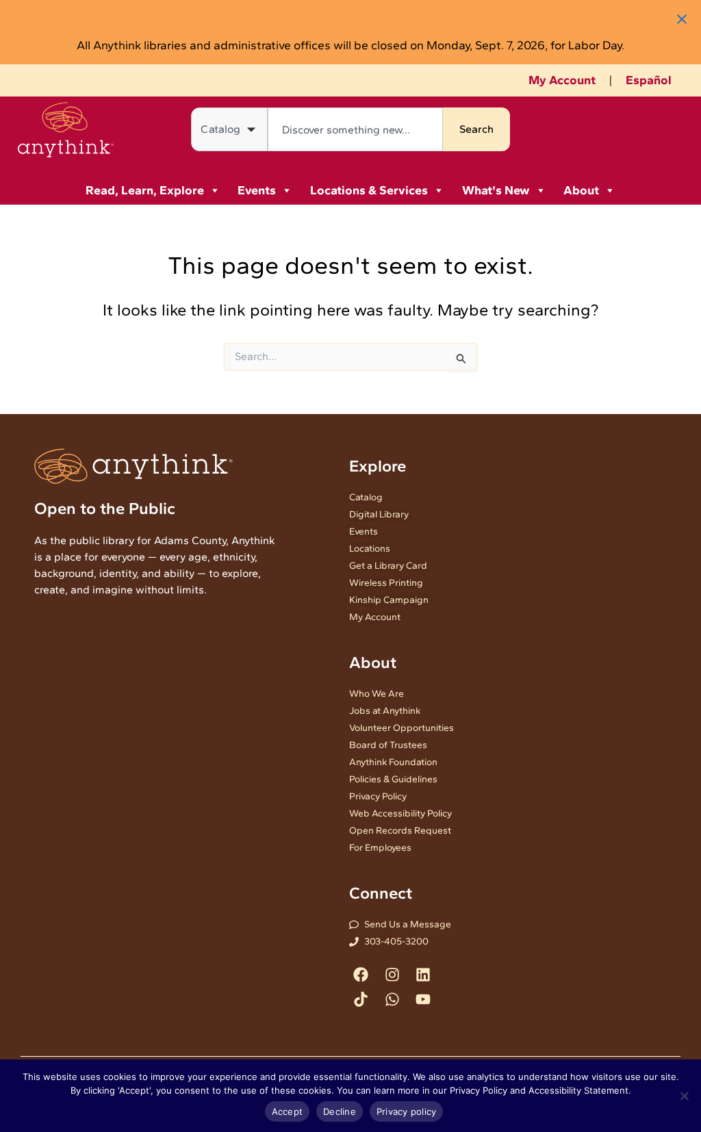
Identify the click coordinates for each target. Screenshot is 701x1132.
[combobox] (355, 129)
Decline (339, 1111)
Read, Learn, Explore (145, 190)
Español (649, 80)
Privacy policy (407, 1111)
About (581, 190)
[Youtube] (423, 999)
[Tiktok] (361, 999)
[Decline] (684, 1096)
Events (257, 190)
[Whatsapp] (392, 999)
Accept (287, 1111)
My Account (562, 80)
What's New (496, 190)
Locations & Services (369, 190)
